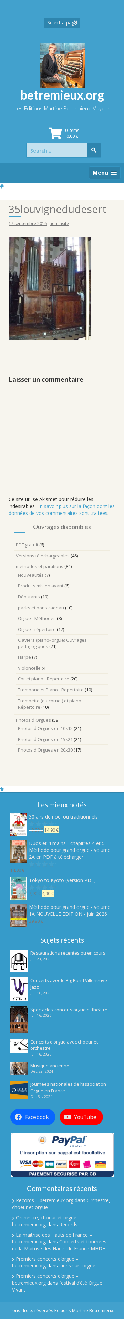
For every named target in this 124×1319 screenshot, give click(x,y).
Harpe (24, 657)
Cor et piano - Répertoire (43, 679)
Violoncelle (29, 668)
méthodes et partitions (39, 566)
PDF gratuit (27, 545)
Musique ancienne (49, 1065)
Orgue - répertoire (37, 629)
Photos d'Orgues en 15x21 (45, 739)
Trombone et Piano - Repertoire (51, 690)
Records (68, 1224)
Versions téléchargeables (43, 556)
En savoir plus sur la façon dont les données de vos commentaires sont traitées (62, 509)
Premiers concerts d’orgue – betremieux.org (45, 1262)
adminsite (59, 223)
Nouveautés (31, 575)
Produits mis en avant (40, 586)
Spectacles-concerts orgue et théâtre (68, 1009)
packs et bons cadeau (41, 608)
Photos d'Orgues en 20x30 (45, 750)
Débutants (29, 597)
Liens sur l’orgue (77, 1265)
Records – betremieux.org (44, 1200)
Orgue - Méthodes (37, 618)
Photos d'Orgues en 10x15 (45, 728)
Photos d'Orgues (33, 720)
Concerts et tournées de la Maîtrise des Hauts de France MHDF (59, 1245)
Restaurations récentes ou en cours (67, 953)
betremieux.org (62, 94)
